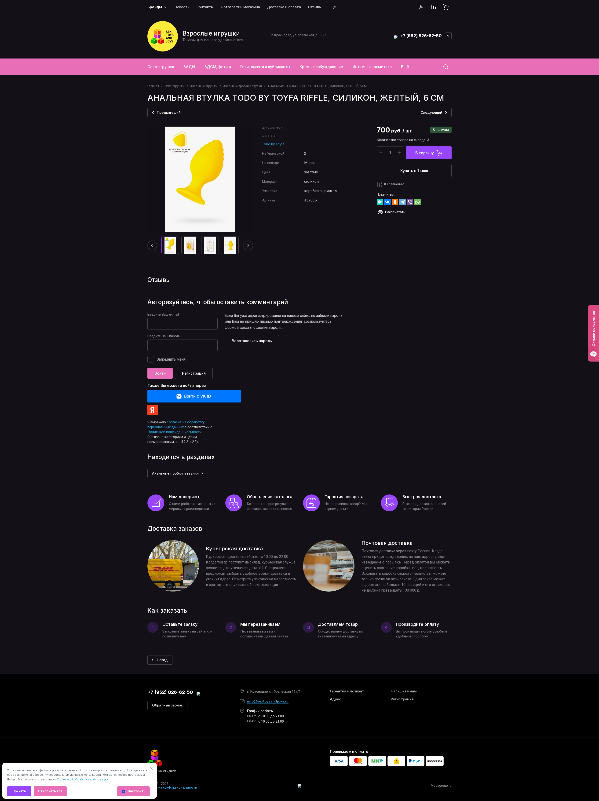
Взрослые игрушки (211, 33)
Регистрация (194, 373)
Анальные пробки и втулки (242, 86)
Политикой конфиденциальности (174, 432)
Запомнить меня (171, 359)
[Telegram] (402, 202)
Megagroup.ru (441, 785)
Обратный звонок (167, 705)
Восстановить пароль (252, 340)
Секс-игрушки (174, 86)
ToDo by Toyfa (273, 144)
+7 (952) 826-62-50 (421, 35)
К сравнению (394, 184)
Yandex (152, 410)
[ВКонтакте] (387, 202)
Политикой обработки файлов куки (82, 779)
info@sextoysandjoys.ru (268, 701)
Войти (160, 373)
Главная (153, 86)
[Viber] (410, 202)
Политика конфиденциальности (172, 787)
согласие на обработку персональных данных (176, 424)
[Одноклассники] (395, 202)
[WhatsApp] (417, 202)
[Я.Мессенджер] (380, 202)
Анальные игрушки (203, 86)
